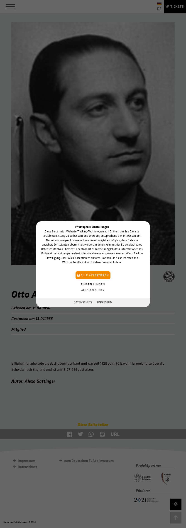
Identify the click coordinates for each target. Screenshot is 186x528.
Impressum (104, 302)
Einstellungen (93, 284)
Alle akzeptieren (94, 275)
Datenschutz (83, 302)
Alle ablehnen (93, 290)
